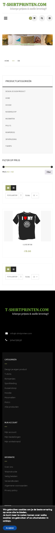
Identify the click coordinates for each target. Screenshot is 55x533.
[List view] (13, 188)
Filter (49, 172)
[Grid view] (8, 188)
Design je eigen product (15, 91)
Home (7, 61)
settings (7, 520)
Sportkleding (11, 139)
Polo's (8, 126)
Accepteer (10, 528)
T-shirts (9, 146)
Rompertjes (10, 132)
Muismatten (10, 119)
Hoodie (8, 105)
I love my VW (27, 245)
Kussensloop (11, 112)
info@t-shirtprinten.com (21, 333)
